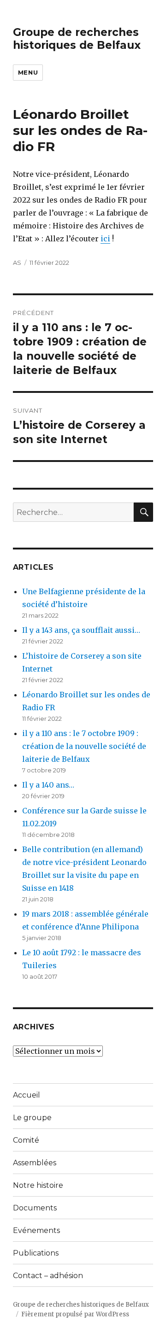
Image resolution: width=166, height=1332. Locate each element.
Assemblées (34, 1162)
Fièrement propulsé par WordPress (75, 1314)
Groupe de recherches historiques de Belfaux (77, 39)
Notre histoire (38, 1185)
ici (105, 238)
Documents (35, 1207)
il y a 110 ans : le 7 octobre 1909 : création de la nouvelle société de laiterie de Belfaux (84, 746)
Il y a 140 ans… (48, 784)
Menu (28, 72)
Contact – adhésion (48, 1275)
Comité (26, 1140)
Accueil (26, 1095)
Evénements (36, 1230)
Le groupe (32, 1117)
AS (17, 262)
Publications (36, 1253)
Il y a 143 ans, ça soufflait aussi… (81, 630)
